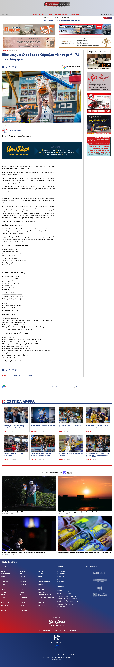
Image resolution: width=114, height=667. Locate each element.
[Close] (81, 308)
